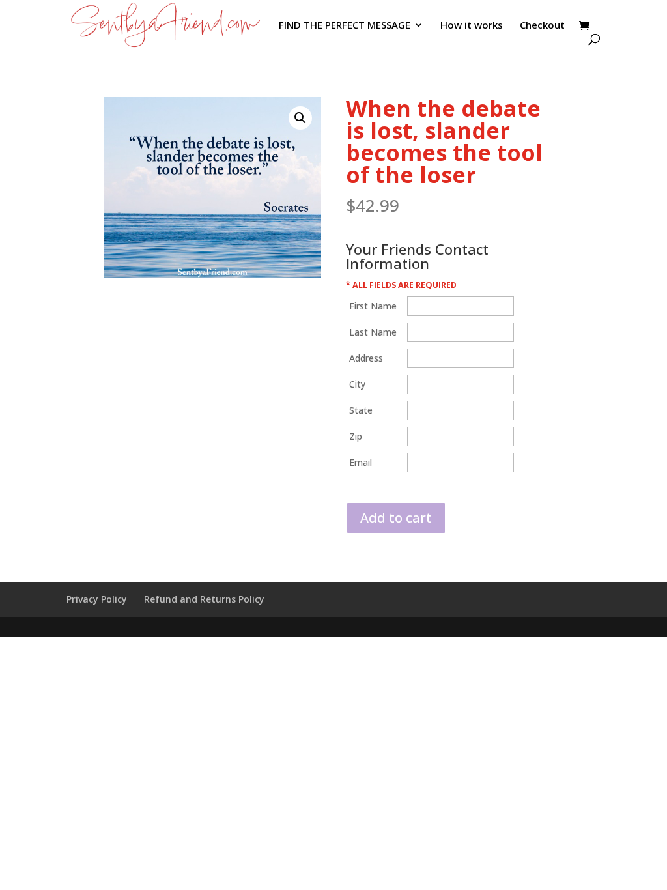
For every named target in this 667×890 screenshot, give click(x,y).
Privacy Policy (96, 599)
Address (366, 358)
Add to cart (396, 517)
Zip (355, 436)
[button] (300, 118)
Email (360, 462)
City (357, 384)
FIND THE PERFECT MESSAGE (344, 25)
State (361, 410)
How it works (471, 25)
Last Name (373, 332)
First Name (373, 306)
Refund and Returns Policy (204, 599)
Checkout (542, 25)
